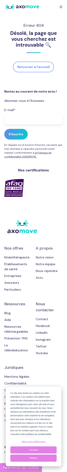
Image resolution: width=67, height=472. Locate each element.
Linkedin (42, 333)
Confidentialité (15, 383)
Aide (7, 320)
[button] (61, 7)
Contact (42, 319)
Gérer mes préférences (34, 441)
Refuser (33, 458)
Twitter (41, 346)
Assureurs (11, 282)
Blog (7, 313)
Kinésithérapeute (16, 257)
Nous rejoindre (46, 271)
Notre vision (45, 257)
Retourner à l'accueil (33, 67)
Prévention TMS (16, 338)
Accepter (33, 450)
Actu (39, 278)
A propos (44, 248)
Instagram (43, 339)
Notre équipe (45, 264)
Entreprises (12, 276)
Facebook (43, 326)
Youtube (42, 353)
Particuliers (12, 289)
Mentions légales (16, 376)
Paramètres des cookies (21, 467)
